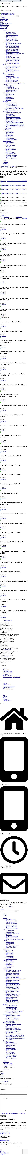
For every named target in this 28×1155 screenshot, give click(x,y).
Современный (7, 649)
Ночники (8, 56)
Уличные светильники (9, 686)
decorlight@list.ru (4, 1140)
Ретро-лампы (9, 135)
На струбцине (10, 98)
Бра (4, 695)
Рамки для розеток (11, 149)
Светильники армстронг (12, 60)
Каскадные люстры (11, 33)
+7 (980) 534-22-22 (5, 1133)
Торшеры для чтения (11, 102)
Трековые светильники (12, 67)
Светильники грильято (12, 61)
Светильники (6, 684)
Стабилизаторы (10, 152)
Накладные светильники (12, 50)
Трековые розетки (11, 156)
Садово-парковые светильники (14, 122)
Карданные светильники (12, 46)
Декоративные (10, 94)
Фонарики (9, 128)
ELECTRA (19, 217)
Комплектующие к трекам (13, 66)
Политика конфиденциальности (11, 677)
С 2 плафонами (10, 76)
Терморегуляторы (11, 153)
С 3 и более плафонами (12, 77)
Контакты (5, 674)
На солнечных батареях (12, 119)
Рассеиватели (9, 998)
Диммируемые (10, 132)
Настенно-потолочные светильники (15, 53)
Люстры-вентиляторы (12, 35)
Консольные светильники (13, 117)
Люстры (5, 683)
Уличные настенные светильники (15, 124)
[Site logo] (8, 14)
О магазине (6, 670)
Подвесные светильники (12, 57)
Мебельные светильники (12, 49)
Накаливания (9, 134)
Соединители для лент (12, 1002)
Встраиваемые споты (12, 90)
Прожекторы (9, 121)
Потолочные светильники (13, 59)
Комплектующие (10, 148)
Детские (8, 95)
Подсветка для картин (12, 81)
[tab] (15, 620)
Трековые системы (8, 688)
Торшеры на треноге (11, 105)
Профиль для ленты (11, 997)
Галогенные (9, 131)
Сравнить (5, 1069)
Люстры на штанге (11, 36)
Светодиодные (10, 136)
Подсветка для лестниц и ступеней (15, 83)
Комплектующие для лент (13, 994)
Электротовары (7, 700)
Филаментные (10, 138)
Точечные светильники (12, 63)
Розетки (8, 151)
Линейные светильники (12, 47)
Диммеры (8, 146)
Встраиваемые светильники (13, 43)
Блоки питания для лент (12, 991)
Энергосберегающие (11, 139)
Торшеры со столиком (12, 110)
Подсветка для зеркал (12, 80)
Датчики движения (11, 143)
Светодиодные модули (12, 1001)
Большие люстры (10, 32)
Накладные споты (11, 91)
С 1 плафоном (10, 74)
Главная (2, 166)
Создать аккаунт (4, 1081)
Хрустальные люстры (12, 40)
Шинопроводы (10, 71)
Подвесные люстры (11, 37)
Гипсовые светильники (12, 45)
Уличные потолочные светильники (15, 126)
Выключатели (10, 142)
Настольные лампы (8, 687)
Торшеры (5, 697)
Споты (6, 166)
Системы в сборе (10, 69)
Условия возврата (7, 675)
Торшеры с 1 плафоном (12, 107)
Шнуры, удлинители (11, 158)
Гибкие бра (9, 78)
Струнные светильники (12, 70)
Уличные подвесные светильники (15, 125)
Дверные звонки (10, 145)
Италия (6, 656)
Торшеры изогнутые (11, 104)
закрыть (2, 909)
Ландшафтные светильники (13, 118)
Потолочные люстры (11, 39)
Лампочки (6, 699)
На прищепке (9, 97)
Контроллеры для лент (12, 995)
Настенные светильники (12, 54)
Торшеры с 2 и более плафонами (14, 108)
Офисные (8, 100)
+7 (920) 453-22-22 (5, 1132)
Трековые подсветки (11, 155)
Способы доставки (8, 672)
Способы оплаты (7, 671)
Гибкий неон (9, 993)
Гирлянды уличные (11, 115)
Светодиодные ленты (12, 1000)
